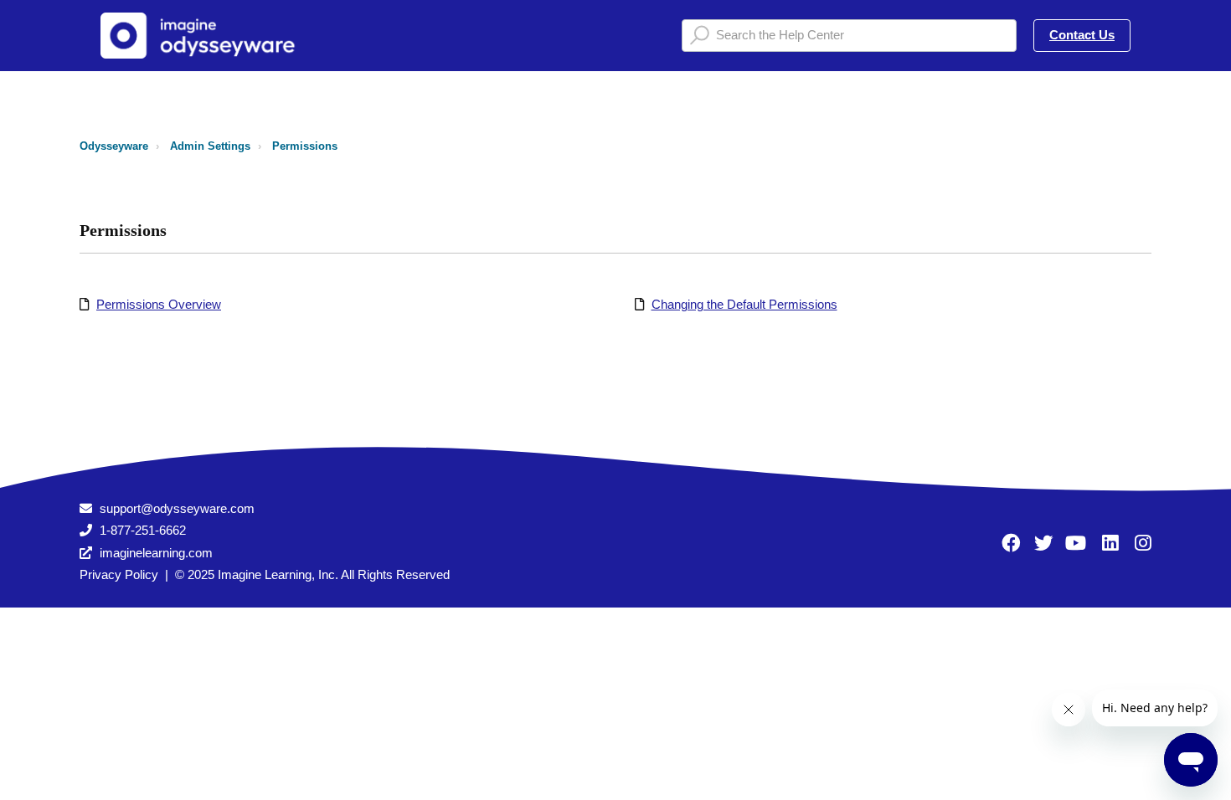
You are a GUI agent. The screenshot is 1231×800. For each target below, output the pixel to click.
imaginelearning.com (156, 553)
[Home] (204, 36)
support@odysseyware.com (177, 508)
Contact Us (1082, 35)
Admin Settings (210, 146)
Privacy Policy (119, 574)
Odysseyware (114, 146)
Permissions (304, 146)
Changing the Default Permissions (744, 304)
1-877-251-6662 (143, 530)
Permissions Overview (158, 304)
